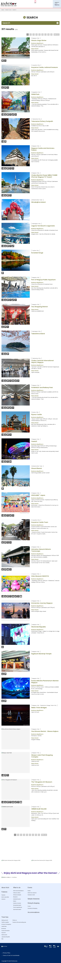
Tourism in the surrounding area (19, 922)
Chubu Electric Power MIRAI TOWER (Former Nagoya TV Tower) (44, 176)
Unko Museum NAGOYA (40, 576)
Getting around (4, 920)
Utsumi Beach (36, 468)
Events (30, 887)
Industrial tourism (17, 899)
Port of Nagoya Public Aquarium (43, 280)
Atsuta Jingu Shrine (38, 40)
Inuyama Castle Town (39, 522)
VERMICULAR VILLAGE (38, 809)
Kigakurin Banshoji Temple (41, 654)
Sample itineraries (34, 899)
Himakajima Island (38, 202)
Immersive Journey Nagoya (41, 603)
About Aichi (5, 887)
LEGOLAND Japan (38, 495)
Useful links (4, 926)
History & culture (16, 892)
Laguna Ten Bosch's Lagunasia (43, 226)
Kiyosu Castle (36, 414)
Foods (29, 906)
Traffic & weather (5, 922)
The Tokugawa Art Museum (41, 782)
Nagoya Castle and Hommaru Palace (42, 149)
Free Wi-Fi (3, 932)
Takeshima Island (38, 334)
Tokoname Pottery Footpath (42, 121)
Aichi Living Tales (5, 897)
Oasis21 (34, 441)
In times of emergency (6, 924)
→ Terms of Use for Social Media (10, 955)
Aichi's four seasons (32, 892)
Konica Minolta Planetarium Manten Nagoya (45, 682)
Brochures (3, 928)
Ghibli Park (35, 94)
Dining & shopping (33, 903)
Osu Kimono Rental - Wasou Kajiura (44, 731)
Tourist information (5, 930)
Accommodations (33, 912)
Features (4, 892)
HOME (2, 9)
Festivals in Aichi (31, 894)
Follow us (14, 920)
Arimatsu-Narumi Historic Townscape (41, 550)
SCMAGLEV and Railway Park (42, 387)
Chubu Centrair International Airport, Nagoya (42, 361)
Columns (3, 899)
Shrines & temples (17, 894)
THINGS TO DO (8, 9)
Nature (14, 901)
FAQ (2, 938)
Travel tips (4, 917)
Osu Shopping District (39, 307)
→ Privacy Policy (5, 953)
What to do (16, 887)
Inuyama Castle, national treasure (44, 67)
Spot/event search (17, 909)
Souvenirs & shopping (32, 908)
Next (55, 34)
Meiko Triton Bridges (39, 708)
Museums (15, 896)
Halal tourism (4, 934)
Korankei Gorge (37, 253)
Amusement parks (17, 905)
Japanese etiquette (5, 936)
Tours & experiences (17, 907)
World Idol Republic (38, 627)
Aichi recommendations (18, 890)
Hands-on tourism (17, 903)
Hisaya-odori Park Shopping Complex (42, 756)
